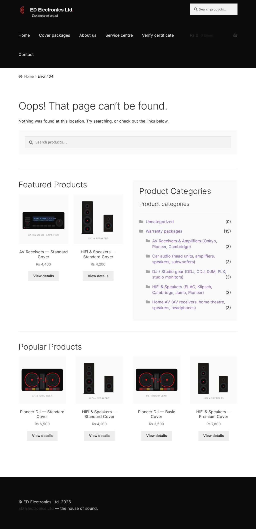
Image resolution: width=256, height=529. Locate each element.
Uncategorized (160, 221)
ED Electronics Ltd (36, 508)
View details (43, 276)
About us (87, 35)
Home (24, 35)
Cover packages (54, 35)
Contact (26, 54)
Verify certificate (158, 35)
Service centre (119, 35)
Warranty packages (164, 231)
